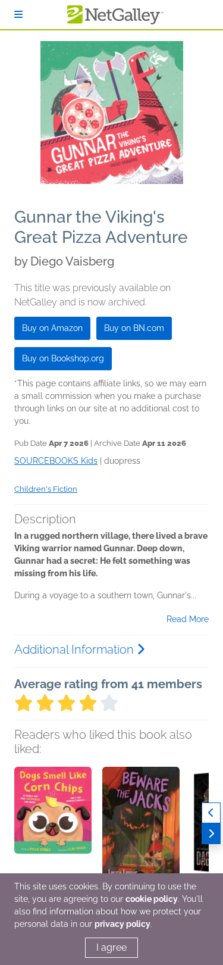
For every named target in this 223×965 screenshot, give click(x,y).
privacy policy (122, 924)
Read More (188, 619)
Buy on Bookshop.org (63, 358)
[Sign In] (18, 14)
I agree (111, 947)
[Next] (211, 833)
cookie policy (151, 899)
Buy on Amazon (52, 328)
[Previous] (211, 812)
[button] (53, 829)
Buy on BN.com (134, 328)
